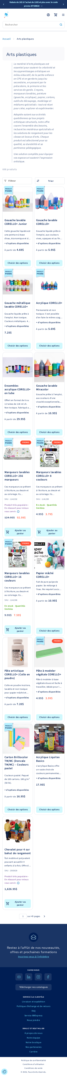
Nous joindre (33, 1020)
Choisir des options (18, 263)
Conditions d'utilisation (33, 1064)
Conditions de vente (33, 1068)
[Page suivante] (44, 916)
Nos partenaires (34, 1047)
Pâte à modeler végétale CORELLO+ (48, 672)
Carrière (33, 1051)
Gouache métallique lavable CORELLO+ (17, 305)
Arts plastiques (25, 39)
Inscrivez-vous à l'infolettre (33, 956)
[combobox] (34, 24)
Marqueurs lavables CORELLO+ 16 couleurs (17, 577)
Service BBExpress (33, 1015)
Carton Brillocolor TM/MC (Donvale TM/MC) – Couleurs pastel (17, 762)
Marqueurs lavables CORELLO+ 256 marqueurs (17, 476)
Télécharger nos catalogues (33, 987)
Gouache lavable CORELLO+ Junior (16, 222)
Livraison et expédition (33, 1001)
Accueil (6, 39)
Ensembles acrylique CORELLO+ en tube (18, 389)
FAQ (34, 1011)
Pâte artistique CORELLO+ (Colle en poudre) (17, 674)
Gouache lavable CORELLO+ (46, 222)
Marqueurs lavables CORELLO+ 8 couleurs (48, 476)
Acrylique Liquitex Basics (48, 759)
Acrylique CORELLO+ (49, 303)
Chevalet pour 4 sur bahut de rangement (18, 851)
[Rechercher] (60, 24)
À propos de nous (34, 1033)
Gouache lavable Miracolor (46, 387)
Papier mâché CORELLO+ (44, 575)
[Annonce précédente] (3, 4)
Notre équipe (33, 1037)
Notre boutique (33, 1042)
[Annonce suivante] (63, 4)
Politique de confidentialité (33, 1060)
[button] (63, 15)
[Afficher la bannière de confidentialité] (4, 1072)
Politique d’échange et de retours (33, 1006)
